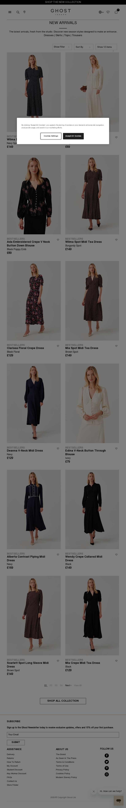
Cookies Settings (51, 136)
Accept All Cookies (73, 136)
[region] (63, 131)
